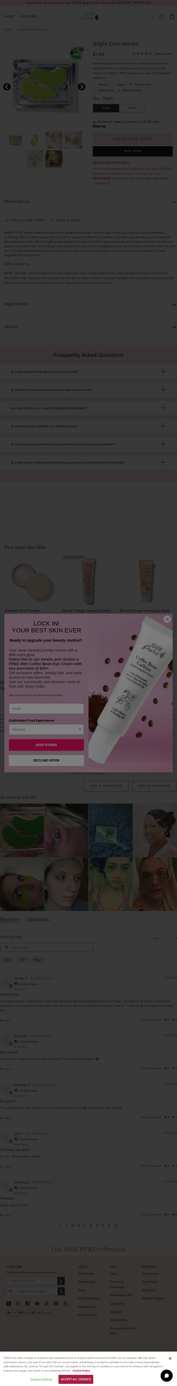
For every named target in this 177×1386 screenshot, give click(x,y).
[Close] (170, 1358)
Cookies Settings (41, 1379)
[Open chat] (167, 1376)
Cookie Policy (81, 1370)
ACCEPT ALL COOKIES (76, 1379)
